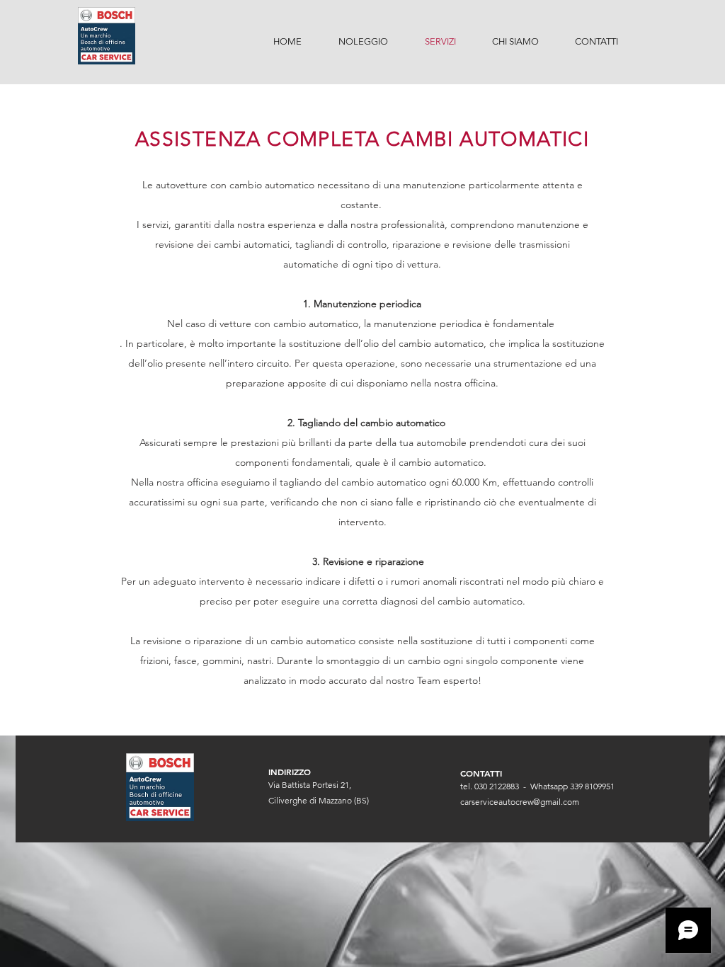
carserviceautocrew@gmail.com (519, 801)
